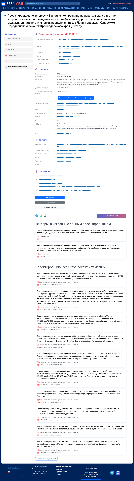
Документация (50, 202)
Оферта (59, 469)
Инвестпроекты (8, 8)
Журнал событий (50, 207)
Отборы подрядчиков (35, 8)
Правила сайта (61, 472)
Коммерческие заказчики (39, 466)
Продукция (99, 8)
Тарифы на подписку (64, 467)
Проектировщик (14, 39)
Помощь (59, 474)
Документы (12, 55)
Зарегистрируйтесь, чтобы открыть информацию (76, 98)
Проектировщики (84, 8)
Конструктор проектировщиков (17, 66)
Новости (21, 8)
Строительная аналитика (39, 471)
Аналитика (123, 8)
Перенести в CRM (112, 216)
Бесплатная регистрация (122, 4)
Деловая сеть (36, 476)
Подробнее (50, 197)
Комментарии (13, 61)
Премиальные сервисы (39, 473)
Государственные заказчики (40, 469)
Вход (109, 4)
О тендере (11, 44)
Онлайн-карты (112, 8)
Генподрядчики (68, 8)
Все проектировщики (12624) (46, 459)
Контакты (11, 50)
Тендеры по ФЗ (53, 8)
